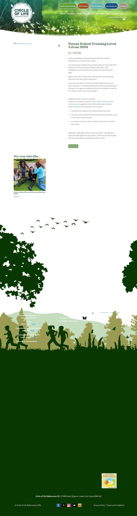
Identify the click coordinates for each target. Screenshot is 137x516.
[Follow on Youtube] (74, 505)
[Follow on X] (63, 505)
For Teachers (68, 315)
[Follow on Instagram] (69, 505)
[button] (59, 46)
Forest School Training (67, 6)
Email (34, 324)
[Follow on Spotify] (79, 505)
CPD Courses (83, 6)
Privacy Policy (99, 505)
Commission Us (111, 6)
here (39, 341)
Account (123, 6)
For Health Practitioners (68, 318)
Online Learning (97, 6)
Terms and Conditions (115, 505)
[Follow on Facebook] (58, 505)
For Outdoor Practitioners (68, 321)
